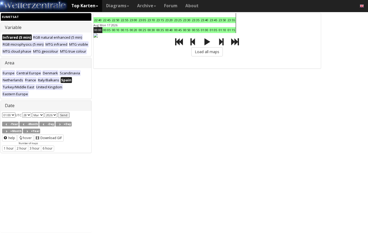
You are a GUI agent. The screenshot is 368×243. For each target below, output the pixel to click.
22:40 (98, 20)
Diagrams (116, 6)
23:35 (195, 20)
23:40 (204, 20)
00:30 (151, 30)
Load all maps (207, 51)
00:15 (124, 30)
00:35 (160, 30)
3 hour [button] (35, 148)
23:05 (142, 20)
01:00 (204, 30)
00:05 (106, 30)
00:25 (142, 30)
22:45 (106, 20)
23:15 (160, 20)
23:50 (222, 20)
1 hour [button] (9, 148)
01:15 (231, 30)
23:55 (231, 20)
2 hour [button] (22, 148)
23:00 (133, 20)
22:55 (124, 20)
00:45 (178, 30)
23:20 (169, 20)
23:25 (178, 20)
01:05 (213, 30)
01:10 (222, 30)
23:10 (151, 20)
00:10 (115, 30)
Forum (170, 6)
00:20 (133, 30)
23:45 (213, 20)
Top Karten (83, 6)
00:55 (195, 30)
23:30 (186, 20)
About (192, 6)
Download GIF (51, 138)
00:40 (169, 30)
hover (27, 138)
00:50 (186, 30)
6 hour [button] (48, 148)
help (11, 138)
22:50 (115, 20)
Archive (145, 6)
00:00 (98, 30)
